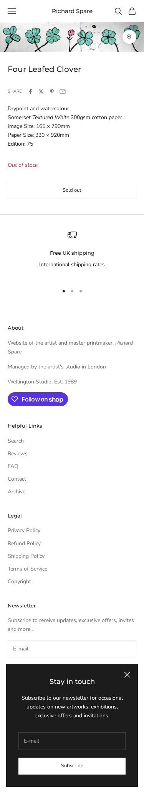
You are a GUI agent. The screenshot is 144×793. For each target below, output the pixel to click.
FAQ (13, 466)
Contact (17, 479)
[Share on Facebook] (30, 91)
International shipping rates (72, 264)
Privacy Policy (24, 530)
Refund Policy (24, 543)
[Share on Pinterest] (52, 91)
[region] (72, 254)
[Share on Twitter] (41, 91)
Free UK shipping (72, 253)
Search (16, 441)
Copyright (19, 581)
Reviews (18, 453)
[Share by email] (63, 91)
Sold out (72, 190)
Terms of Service (27, 568)
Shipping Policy (26, 556)
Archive (16, 491)
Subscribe (72, 765)
